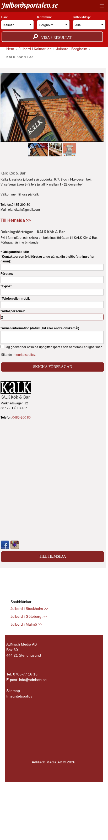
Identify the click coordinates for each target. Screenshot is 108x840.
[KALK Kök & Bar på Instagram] (14, 545)
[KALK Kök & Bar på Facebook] (5, 545)
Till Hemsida (52, 556)
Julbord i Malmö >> (26, 624)
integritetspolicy (24, 355)
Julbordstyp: (82, 17)
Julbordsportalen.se (29, 5)
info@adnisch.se (33, 680)
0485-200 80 (21, 417)
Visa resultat (55, 38)
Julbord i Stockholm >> (29, 608)
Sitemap (13, 691)
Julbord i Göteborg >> (28, 616)
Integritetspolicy (19, 696)
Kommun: (45, 17)
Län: (5, 17)
